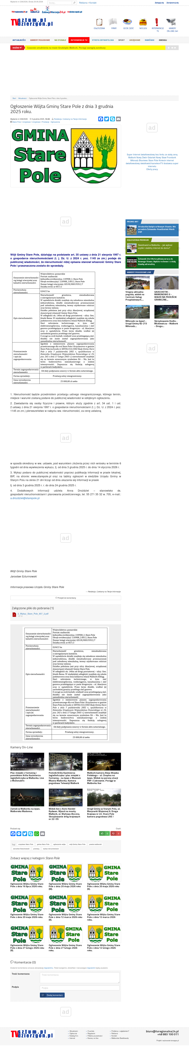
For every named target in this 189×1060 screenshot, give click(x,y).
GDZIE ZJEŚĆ (128, 28)
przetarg (36, 849)
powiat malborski (95, 844)
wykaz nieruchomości (51, 849)
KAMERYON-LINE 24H (172, 29)
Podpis (15, 986)
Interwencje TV (79, 40)
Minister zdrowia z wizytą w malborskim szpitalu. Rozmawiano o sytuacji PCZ (65, 47)
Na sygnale (60, 40)
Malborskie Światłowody (119, 1038)
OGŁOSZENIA (99, 28)
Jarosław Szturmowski (21, 849)
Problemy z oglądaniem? (119, 1031)
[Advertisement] (94, 72)
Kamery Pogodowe (40, 40)
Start (14, 98)
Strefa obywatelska (103, 40)
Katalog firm (73, 1036)
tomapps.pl (175, 1040)
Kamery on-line (92, 1038)
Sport (121, 40)
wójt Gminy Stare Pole (77, 844)
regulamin (91, 968)
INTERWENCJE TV (158, 29)
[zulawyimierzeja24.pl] (53, 10)
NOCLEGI (143, 28)
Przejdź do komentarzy (66, 598)
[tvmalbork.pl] (34, 10)
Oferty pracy (152, 169)
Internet (71, 1038)
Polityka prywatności (94, 1036)
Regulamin (90, 1033)
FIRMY (114, 28)
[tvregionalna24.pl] (19, 10)
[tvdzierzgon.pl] (74, 10)
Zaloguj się (159, 2)
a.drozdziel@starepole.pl (25, 498)
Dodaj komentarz (54, 995)
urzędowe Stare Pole (25, 844)
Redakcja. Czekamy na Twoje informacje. (70, 119)
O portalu (90, 1031)
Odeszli (163, 40)
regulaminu (48, 968)
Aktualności (19, 40)
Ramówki (149, 40)
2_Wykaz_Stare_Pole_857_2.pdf (33, 614)
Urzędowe (134, 40)
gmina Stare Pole (43, 844)
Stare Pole (17, 122)
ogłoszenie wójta (59, 844)
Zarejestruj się (173, 2)
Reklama (83, 2)
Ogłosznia (72, 1033)
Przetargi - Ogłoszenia (51, 122)
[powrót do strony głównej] (36, 22)
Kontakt (92, 2)
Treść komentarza (21, 973)
